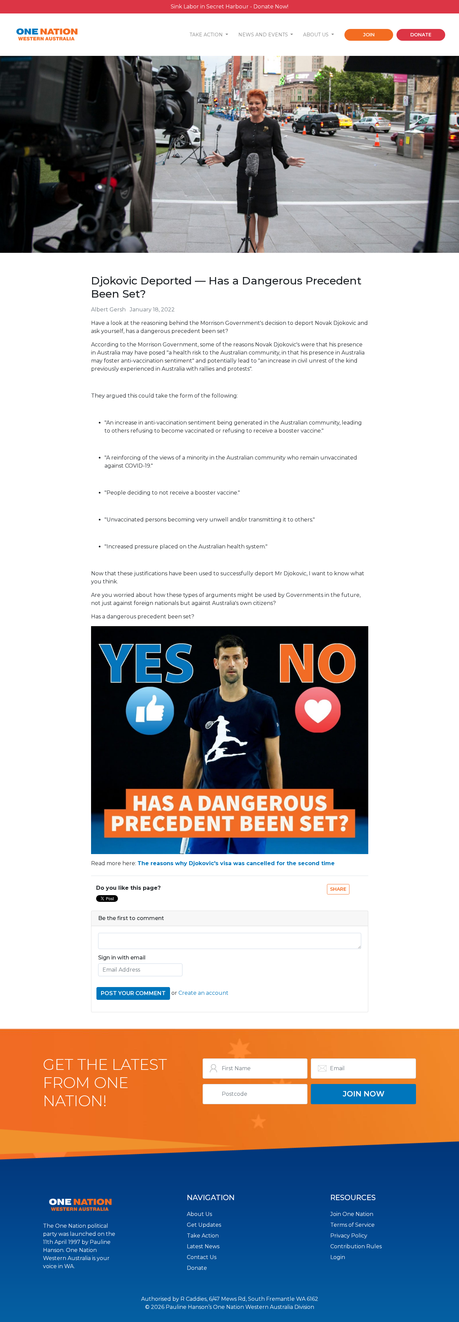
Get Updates (204, 1225)
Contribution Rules (356, 1246)
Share (338, 889)
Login (337, 1257)
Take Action (203, 1235)
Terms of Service (352, 1225)
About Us (199, 1214)
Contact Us (201, 1257)
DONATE (420, 35)
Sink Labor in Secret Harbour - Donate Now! (229, 6)
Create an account (203, 993)
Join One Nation (351, 1214)
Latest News (203, 1246)
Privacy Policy (348, 1235)
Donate (197, 1268)
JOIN (369, 35)
